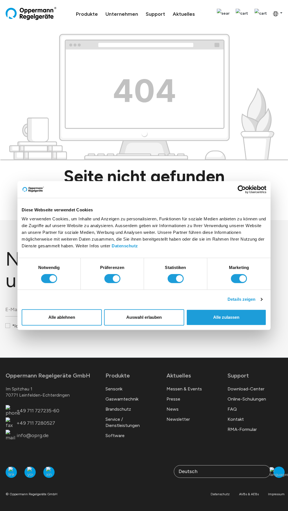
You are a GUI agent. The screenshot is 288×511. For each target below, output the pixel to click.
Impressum (276, 494)
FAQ (232, 409)
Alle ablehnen (61, 317)
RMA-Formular (242, 429)
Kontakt (236, 419)
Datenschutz (125, 245)
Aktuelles (178, 375)
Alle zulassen (226, 317)
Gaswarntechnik (121, 399)
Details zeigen (241, 299)
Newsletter (178, 419)
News (172, 409)
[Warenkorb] (261, 13)
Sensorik (113, 389)
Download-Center (246, 389)
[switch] (112, 278)
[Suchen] (223, 14)
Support (238, 375)
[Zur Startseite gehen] (31, 13)
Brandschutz (118, 409)
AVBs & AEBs (249, 494)
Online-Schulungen (247, 399)
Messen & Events (184, 389)
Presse (173, 399)
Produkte (117, 375)
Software (115, 435)
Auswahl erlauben (144, 317)
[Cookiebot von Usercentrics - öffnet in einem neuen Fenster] (241, 189)
